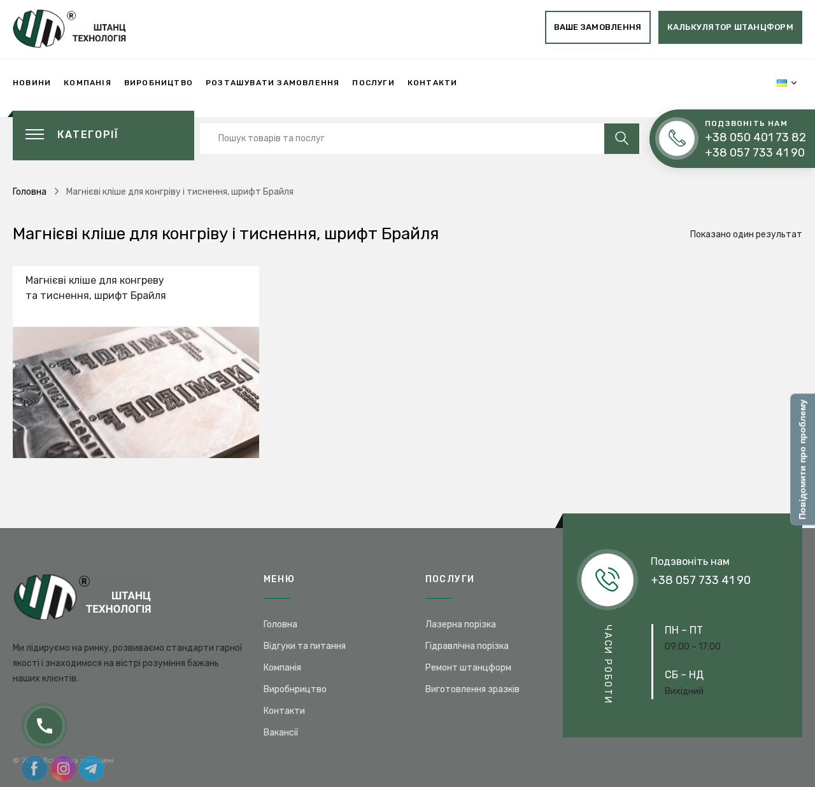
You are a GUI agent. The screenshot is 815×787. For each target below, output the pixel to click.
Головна (29, 191)
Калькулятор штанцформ (730, 27)
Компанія (87, 82)
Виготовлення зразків (472, 689)
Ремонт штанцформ (468, 667)
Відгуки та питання (305, 646)
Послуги (373, 82)
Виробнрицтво (295, 689)
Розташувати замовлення (272, 82)
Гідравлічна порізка (467, 646)
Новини (32, 82)
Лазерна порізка (460, 624)
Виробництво (158, 82)
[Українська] (782, 82)
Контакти (433, 82)
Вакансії (281, 732)
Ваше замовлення (598, 27)
